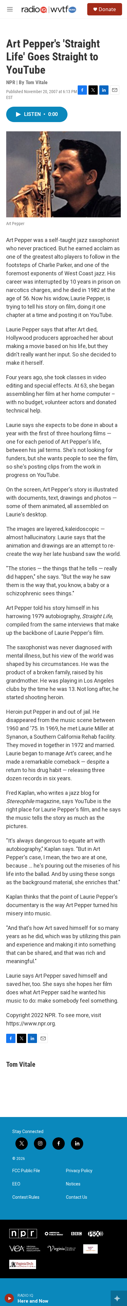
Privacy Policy (79, 1170)
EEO (16, 1184)
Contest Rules (25, 1197)
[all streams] (119, 1298)
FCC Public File (26, 1170)
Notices (73, 1184)
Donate (107, 9)
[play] (9, 1298)
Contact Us (76, 1197)
